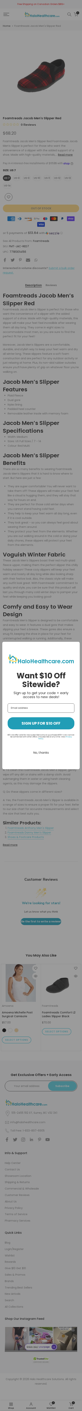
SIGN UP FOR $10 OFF (41, 723)
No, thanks (41, 752)
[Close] (75, 646)
